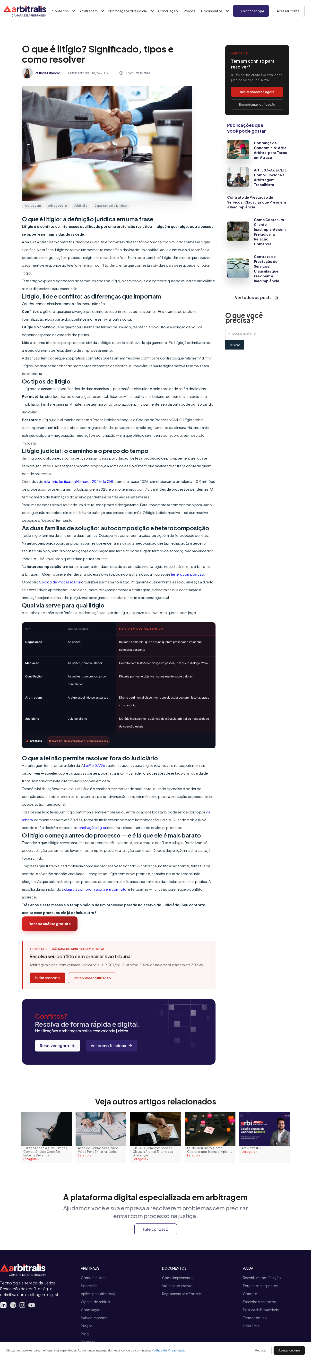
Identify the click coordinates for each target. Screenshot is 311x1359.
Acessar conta (288, 11)
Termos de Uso (255, 1318)
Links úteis (251, 1326)
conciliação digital (91, 827)
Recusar (261, 1350)
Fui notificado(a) (251, 11)
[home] (24, 11)
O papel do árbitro (95, 1301)
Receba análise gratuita (50, 924)
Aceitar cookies (289, 1350)
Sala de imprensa (94, 1318)
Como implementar (178, 1277)
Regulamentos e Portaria (182, 1293)
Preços (189, 11)
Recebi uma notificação (92, 978)
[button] (63, 11)
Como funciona (93, 1277)
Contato (250, 1293)
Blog (85, 1334)
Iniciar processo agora (257, 92)
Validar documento (177, 1285)
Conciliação (168, 11)
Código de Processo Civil (60, 582)
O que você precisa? (244, 317)
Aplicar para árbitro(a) (98, 1293)
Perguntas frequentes (260, 1285)
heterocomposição (187, 574)
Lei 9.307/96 (94, 765)
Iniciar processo (47, 977)
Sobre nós (89, 1285)
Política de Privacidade (261, 1310)
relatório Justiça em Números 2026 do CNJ (78, 481)
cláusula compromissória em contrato (95, 889)
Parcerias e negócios (259, 1301)
